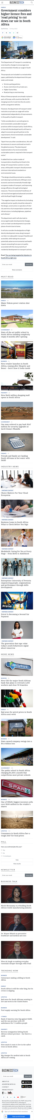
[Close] (32, 1112)
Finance (3, 453)
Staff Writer (4, 28)
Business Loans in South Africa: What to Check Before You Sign (15, 523)
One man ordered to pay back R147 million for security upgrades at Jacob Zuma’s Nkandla (16, 426)
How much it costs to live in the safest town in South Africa (16, 1046)
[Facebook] (2, 32)
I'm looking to (7, 856)
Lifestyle (4, 831)
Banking (4, 678)
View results (17, 863)
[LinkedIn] (10, 32)
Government (5, 330)
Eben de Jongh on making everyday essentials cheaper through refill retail (16, 963)
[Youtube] (18, 1097)
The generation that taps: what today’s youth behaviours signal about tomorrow (15, 646)
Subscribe (29, 264)
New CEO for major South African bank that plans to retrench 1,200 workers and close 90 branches (16, 683)
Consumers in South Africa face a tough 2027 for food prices (15, 834)
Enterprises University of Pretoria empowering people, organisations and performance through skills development (16, 584)
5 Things (4, 1016)
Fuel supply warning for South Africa (15, 1010)
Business (4, 361)
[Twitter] (6, 32)
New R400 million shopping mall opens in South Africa (15, 396)
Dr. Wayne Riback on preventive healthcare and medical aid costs (13, 935)
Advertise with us (8, 1084)
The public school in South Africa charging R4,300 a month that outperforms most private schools (15, 773)
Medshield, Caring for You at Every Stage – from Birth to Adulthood (16, 552)
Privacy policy (7, 1089)
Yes (4, 850)
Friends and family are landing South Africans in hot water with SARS (15, 458)
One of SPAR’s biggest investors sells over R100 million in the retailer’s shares (17, 804)
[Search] (32, 2)
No (4, 853)
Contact (5, 1087)
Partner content (7, 490)
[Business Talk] (23, 1097)
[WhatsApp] (13, 32)
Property (4, 392)
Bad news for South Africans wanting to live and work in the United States (16, 1000)
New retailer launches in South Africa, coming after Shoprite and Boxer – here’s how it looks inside (15, 366)
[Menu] (2, 3)
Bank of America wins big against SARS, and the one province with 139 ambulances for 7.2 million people (16, 1021)
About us (5, 1081)
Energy (3, 7)
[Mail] (17, 32)
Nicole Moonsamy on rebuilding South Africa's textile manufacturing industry (16, 907)
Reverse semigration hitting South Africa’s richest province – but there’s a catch (16, 1034)
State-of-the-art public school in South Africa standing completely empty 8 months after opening (15, 334)
